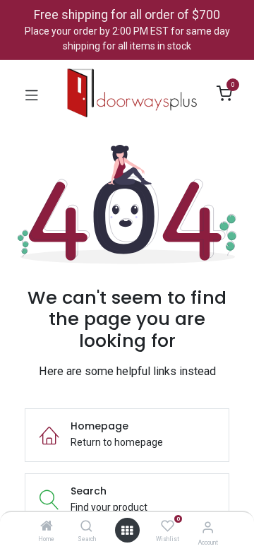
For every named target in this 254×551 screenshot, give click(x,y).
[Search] (86, 527)
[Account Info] (207, 527)
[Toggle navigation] (32, 94)
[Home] (46, 527)
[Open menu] (127, 530)
